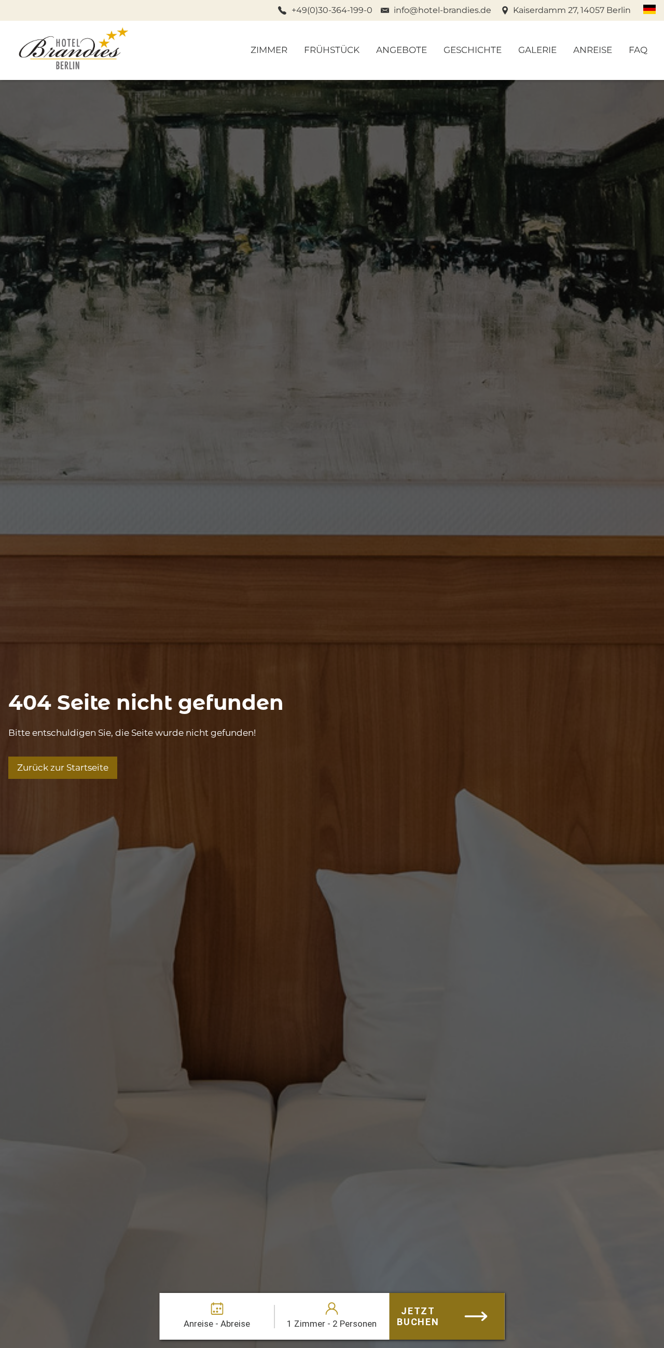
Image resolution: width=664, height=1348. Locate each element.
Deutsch (649, 9)
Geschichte (473, 50)
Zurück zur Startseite (62, 767)
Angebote (401, 50)
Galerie (537, 50)
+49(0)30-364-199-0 (332, 10)
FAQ (638, 50)
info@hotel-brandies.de (442, 10)
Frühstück (331, 50)
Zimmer (269, 50)
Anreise (592, 50)
